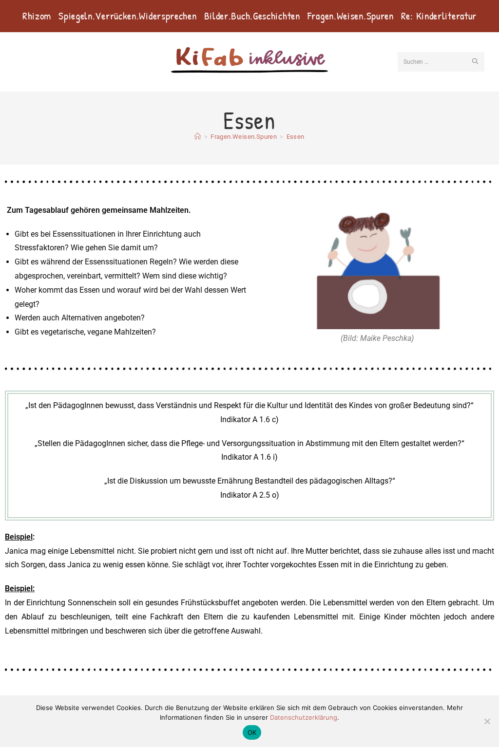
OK (252, 732)
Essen (296, 136)
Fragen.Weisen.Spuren (350, 16)
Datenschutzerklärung (303, 717)
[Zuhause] (197, 136)
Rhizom (36, 16)
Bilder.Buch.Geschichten (252, 16)
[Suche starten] (475, 62)
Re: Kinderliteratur (439, 16)
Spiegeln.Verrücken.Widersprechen (127, 16)
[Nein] (487, 721)
